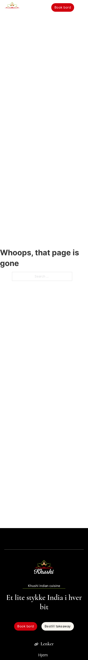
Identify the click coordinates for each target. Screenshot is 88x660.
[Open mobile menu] (81, 7)
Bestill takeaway (58, 626)
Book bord (62, 7)
